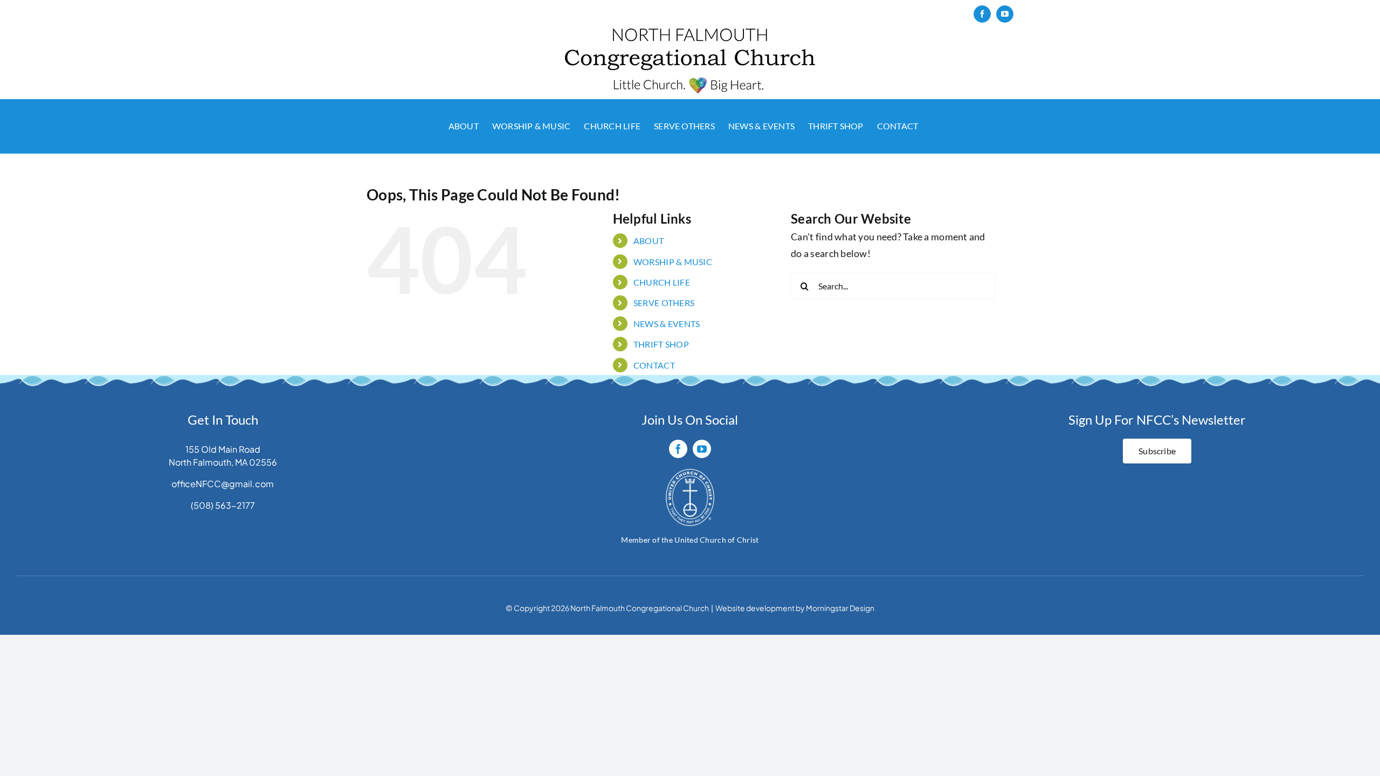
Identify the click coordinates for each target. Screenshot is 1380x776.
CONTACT (654, 365)
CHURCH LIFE (661, 282)
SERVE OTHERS (663, 302)
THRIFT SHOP (661, 344)
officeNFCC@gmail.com (222, 483)
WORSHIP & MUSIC (672, 262)
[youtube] (702, 449)
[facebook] (678, 449)
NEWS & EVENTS (666, 323)
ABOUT (648, 240)
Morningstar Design (840, 608)
